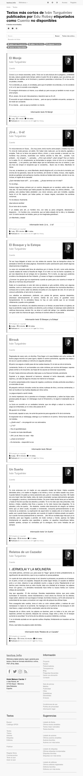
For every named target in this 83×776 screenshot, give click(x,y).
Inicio (8, 7)
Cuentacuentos (12, 755)
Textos (15, 7)
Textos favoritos (48, 729)
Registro (73, 2)
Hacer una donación (50, 675)
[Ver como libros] (9, 28)
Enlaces (46, 698)
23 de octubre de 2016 (26, 541)
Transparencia (48, 668)
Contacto (46, 677)
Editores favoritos (49, 767)
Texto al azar (11, 757)
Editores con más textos (51, 769)
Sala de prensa (48, 684)
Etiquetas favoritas (49, 753)
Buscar (9, 722)
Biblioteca (22, 2)
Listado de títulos (49, 722)
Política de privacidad (51, 706)
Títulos (9, 733)
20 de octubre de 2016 (26, 458)
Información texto (42, 112)
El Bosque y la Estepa (25, 245)
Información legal (49, 709)
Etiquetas (10, 738)
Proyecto (46, 661)
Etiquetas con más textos (52, 756)
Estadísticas (47, 693)
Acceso (64, 2)
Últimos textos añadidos (51, 724)
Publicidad (47, 688)
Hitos (45, 691)
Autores (9, 735)
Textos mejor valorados (51, 727)
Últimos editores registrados (53, 764)
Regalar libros (12, 753)
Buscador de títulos (14, 39)
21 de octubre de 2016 (26, 121)
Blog (44, 671)
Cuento (23, 20)
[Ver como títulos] (13, 28)
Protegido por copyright (18, 116)
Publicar (10, 746)
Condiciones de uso (50, 704)
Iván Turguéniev (58, 12)
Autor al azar (11, 760)
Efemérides (47, 695)
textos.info (14, 655)
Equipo (45, 664)
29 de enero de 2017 (26, 641)
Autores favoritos (49, 740)
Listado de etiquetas (50, 749)
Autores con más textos (51, 742)
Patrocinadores (48, 666)
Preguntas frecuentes (50, 673)
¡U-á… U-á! (17, 132)
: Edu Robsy (37, 44)
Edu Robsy (43, 16)
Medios (45, 686)
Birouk (14, 339)
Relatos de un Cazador (25, 552)
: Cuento (54, 44)
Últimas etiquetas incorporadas (54, 751)
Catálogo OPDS (12, 724)
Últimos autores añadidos (52, 738)
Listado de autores (49, 735)
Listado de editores (50, 762)
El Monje (15, 58)
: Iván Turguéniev (18, 44)
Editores (10, 740)
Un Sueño (16, 469)
